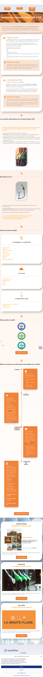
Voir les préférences (21, 672)
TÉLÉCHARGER (21, 557)
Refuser (21, 669)
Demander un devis (21, 513)
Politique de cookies (16, 675)
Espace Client (19, 9)
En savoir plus (21, 352)
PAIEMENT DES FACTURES (7, 8)
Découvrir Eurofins (32, 8)
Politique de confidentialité (24, 675)
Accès (7, 9)
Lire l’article (21, 635)
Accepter (21, 666)
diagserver (20, 7)
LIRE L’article (21, 598)
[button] (41, 656)
